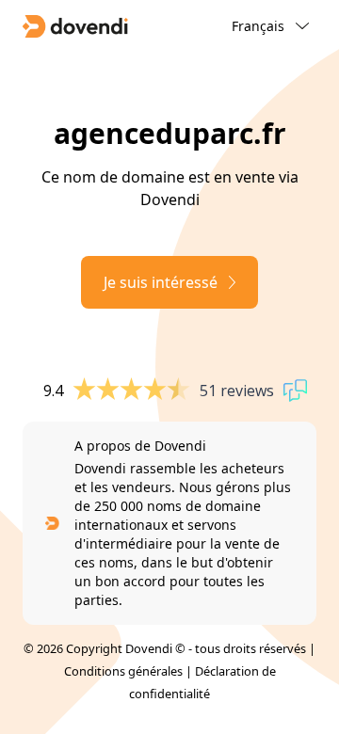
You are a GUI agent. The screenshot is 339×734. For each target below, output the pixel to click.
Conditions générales (123, 670)
